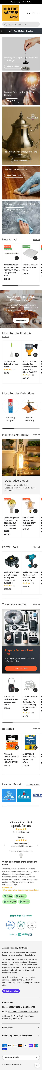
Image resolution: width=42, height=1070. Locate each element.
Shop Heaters (21, 320)
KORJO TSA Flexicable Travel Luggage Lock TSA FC (11, 700)
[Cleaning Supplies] (10, 406)
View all (36, 239)
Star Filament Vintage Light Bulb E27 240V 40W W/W (29, 521)
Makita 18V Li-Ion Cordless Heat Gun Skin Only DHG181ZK (30, 576)
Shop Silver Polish (21, 160)
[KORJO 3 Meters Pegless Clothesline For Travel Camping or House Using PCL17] (31, 685)
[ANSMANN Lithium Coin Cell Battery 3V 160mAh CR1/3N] (12, 742)
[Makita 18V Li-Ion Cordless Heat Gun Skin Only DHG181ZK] (31, 561)
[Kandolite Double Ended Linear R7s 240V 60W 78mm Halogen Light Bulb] (12, 253)
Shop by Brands (33, 784)
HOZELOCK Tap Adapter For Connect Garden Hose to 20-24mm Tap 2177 (30, 366)
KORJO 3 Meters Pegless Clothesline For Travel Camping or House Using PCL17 (30, 703)
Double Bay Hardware (14, 1064)
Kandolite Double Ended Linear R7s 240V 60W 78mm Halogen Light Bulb (12, 270)
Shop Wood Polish (14, 175)
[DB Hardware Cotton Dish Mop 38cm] (12, 350)
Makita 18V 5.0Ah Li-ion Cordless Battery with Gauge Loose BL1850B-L (11, 577)
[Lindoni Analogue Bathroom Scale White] (31, 253)
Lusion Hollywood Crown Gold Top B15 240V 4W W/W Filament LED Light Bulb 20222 (11, 524)
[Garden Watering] (29, 406)
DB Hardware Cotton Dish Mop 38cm (11, 364)
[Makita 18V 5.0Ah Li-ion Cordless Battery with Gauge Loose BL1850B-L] (12, 561)
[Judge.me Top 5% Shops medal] (31, 925)
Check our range (21, 668)
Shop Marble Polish (14, 210)
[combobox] (21, 24)
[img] (21, 829)
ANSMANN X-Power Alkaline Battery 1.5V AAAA (29, 758)
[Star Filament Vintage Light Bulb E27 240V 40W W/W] (31, 506)
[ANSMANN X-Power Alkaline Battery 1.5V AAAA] (31, 742)
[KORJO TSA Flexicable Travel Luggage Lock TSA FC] (12, 685)
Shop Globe (11, 101)
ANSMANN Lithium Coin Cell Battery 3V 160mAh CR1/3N (11, 758)
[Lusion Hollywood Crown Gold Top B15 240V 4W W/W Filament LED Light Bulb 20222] (12, 506)
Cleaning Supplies (10, 419)
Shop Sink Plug (13, 66)
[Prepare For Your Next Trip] (21, 627)
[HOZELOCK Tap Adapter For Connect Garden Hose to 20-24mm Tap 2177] (31, 350)
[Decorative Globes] (21, 457)
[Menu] (38, 13)
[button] (33, 13)
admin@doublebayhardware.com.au (23, 1011)
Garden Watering (29, 419)
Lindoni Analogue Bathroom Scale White (30, 267)
